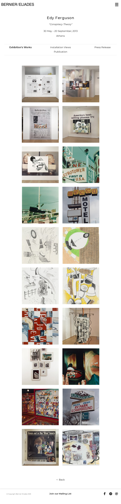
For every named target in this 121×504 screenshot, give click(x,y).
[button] (20, 47)
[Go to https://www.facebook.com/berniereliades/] (104, 493)
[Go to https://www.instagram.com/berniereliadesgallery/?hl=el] (110, 494)
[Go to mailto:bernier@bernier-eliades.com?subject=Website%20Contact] (116, 494)
